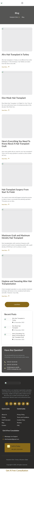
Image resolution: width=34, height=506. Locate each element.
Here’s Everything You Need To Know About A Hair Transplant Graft (16, 143)
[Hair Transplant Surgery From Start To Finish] (17, 174)
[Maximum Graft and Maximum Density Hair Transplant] (17, 220)
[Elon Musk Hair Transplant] (17, 83)
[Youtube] (15, 403)
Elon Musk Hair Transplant (14, 98)
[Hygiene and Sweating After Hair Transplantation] (17, 266)
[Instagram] (10, 403)
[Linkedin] (27, 403)
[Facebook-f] (6, 403)
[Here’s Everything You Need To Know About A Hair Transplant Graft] (17, 126)
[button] (22, 3)
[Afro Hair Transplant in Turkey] (17, 39)
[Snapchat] (19, 403)
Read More (4, 67)
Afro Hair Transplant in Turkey (15, 55)
